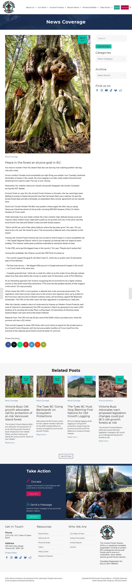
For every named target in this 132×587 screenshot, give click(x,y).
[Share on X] (14, 344)
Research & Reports (45, 556)
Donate (124, 7)
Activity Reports (76, 543)
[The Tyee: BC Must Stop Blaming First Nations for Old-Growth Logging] (82, 387)
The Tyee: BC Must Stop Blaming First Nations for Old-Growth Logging (80, 411)
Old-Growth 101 (43, 538)
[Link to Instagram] (101, 90)
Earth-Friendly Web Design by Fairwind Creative (109, 581)
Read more (9, 443)
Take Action (105, 7)
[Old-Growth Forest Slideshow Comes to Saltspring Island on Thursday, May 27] (1, 293)
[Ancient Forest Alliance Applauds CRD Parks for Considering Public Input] (130, 293)
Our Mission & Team (77, 534)
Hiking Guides (43, 552)
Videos (40, 547)
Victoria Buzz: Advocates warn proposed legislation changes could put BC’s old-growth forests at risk (112, 414)
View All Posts (103, 46)
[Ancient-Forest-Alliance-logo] (9, 7)
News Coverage (11, 157)
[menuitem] (130, 7)
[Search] (130, 7)
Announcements (106, 401)
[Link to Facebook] (97, 90)
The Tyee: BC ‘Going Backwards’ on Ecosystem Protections (49, 411)
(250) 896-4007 (12, 535)
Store (116, 7)
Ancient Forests (57, 7)
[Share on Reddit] (37, 344)
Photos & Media (89, 7)
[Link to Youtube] (106, 90)
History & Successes (77, 538)
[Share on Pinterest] (26, 344)
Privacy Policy (11, 553)
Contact (73, 547)
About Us (30, 7)
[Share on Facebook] (8, 344)
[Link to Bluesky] (115, 90)
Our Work (42, 7)
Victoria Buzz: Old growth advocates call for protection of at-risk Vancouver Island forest (18, 413)
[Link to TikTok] (111, 90)
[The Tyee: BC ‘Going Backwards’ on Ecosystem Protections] (50, 387)
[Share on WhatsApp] (20, 344)
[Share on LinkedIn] (32, 344)
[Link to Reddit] (120, 90)
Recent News (73, 7)
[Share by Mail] (43, 344)
